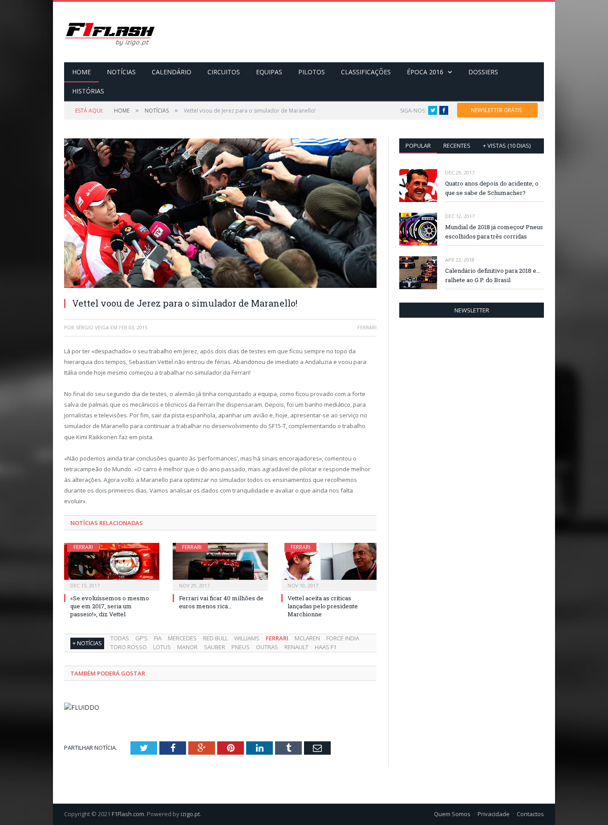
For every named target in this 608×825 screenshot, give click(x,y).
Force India (342, 638)
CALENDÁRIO (171, 72)
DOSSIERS (483, 72)
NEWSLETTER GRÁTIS (496, 110)
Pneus (240, 647)
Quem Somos (452, 814)
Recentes (456, 146)
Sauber (214, 647)
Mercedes (182, 638)
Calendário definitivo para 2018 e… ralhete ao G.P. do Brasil (492, 275)
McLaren (307, 638)
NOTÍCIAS (121, 72)
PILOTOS (311, 72)
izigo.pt (190, 814)
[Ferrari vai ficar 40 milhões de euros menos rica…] (220, 565)
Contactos (530, 814)
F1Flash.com (128, 814)
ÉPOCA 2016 (425, 72)
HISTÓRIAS (88, 91)
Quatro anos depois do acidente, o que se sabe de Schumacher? (492, 188)
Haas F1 (325, 647)
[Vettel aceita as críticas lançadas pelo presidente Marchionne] (329, 565)
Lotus (162, 647)
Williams (246, 638)
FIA (158, 638)
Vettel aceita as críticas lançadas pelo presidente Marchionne (323, 606)
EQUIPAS (269, 72)
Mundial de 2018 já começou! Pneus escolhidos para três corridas (494, 231)
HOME (81, 72)
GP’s (141, 638)
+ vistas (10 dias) (507, 146)
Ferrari (83, 547)
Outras (267, 647)
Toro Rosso (128, 647)
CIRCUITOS (223, 72)
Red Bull (215, 638)
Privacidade (494, 814)
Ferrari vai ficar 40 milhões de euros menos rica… (221, 602)
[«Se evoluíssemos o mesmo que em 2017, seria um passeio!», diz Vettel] (111, 565)
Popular (418, 146)
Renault (296, 647)
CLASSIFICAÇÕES (366, 72)
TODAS (119, 638)
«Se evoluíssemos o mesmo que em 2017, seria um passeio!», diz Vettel (109, 606)
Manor (187, 647)
